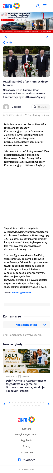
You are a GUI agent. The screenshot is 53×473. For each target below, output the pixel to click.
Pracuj (26, 446)
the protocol (26, 452)
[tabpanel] (26, 22)
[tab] (9, 402)
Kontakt (26, 428)
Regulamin (26, 440)
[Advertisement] (26, 196)
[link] (21, 292)
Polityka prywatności (26, 434)
